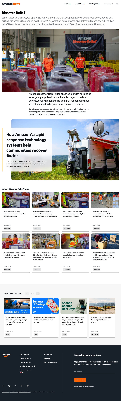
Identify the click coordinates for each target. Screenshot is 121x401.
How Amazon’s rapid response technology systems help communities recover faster (26, 145)
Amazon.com (24, 362)
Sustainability (94, 334)
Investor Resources (26, 366)
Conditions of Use (13, 392)
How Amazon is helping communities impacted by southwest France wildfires (103, 213)
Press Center (24, 358)
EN (23, 372)
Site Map (47, 358)
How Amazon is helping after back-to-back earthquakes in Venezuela (73, 255)
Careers (47, 355)
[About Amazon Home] (6, 355)
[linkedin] (22, 386)
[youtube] (28, 386)
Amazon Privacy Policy (25, 392)
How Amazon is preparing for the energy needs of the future (101, 319)
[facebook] (4, 386)
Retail (7, 334)
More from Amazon (50, 362)
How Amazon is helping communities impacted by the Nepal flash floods (14, 213)
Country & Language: (25, 370)
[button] (70, 4)
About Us (78, 4)
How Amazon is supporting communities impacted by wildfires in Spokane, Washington (45, 213)
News (66, 4)
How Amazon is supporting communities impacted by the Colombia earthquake (74, 213)
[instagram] (10, 386)
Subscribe (108, 4)
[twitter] (16, 386)
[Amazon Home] (11, 4)
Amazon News (24, 355)
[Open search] (117, 4)
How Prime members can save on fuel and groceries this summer (44, 319)
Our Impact (93, 4)
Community (7, 228)
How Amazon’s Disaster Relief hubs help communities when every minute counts (14, 255)
